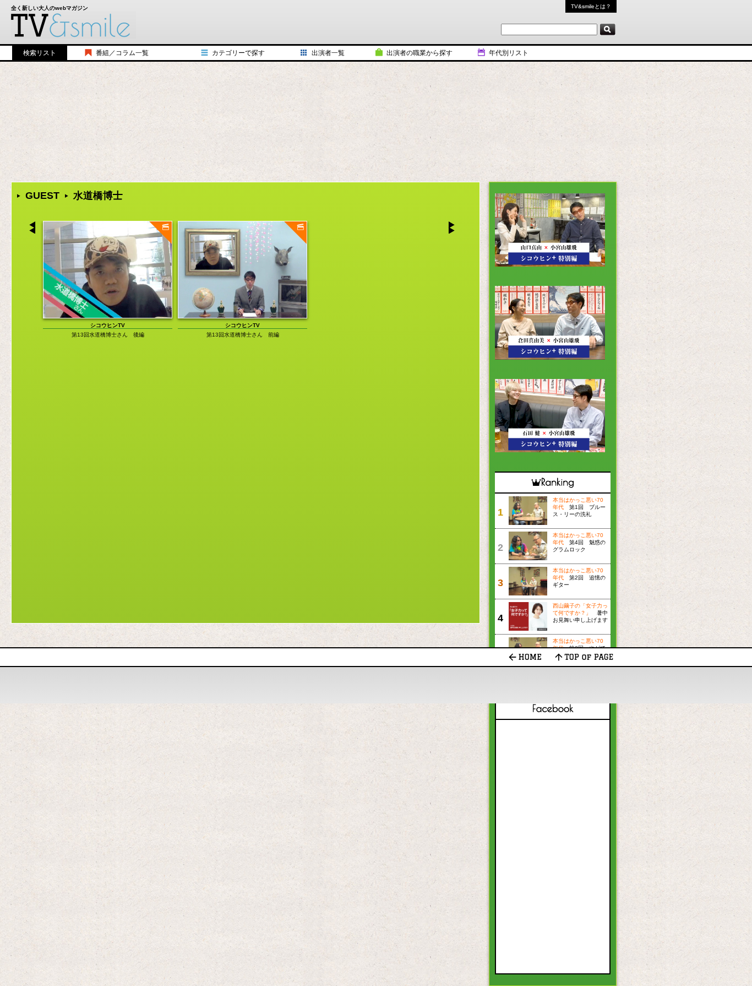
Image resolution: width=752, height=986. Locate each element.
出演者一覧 (328, 53)
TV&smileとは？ (591, 6)
